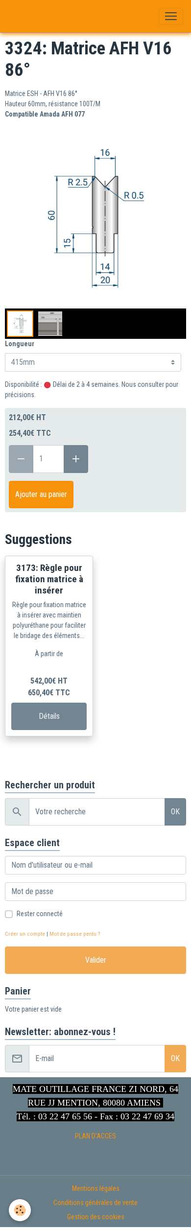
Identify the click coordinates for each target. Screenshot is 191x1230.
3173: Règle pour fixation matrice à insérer (49, 579)
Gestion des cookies (95, 1217)
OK (175, 811)
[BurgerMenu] (171, 16)
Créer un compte (25, 934)
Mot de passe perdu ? (74, 934)
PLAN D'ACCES (95, 1136)
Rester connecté (40, 914)
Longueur (19, 344)
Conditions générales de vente (95, 1202)
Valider (95, 960)
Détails (49, 716)
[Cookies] (20, 1210)
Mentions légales (95, 1188)
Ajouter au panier (41, 494)
